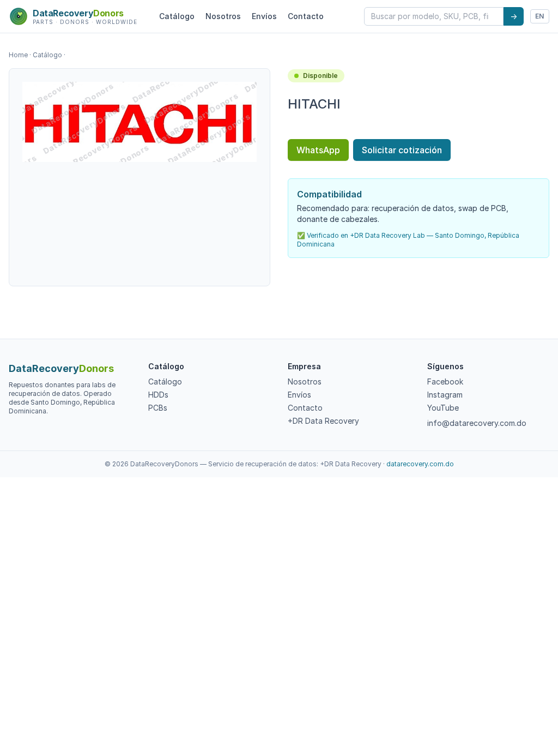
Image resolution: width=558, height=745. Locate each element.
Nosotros (223, 16)
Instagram (445, 394)
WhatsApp (318, 150)
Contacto (306, 16)
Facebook (445, 381)
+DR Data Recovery (323, 420)
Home (18, 55)
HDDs (158, 394)
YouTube (443, 407)
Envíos (264, 16)
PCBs (157, 407)
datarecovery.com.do (420, 464)
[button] (139, 122)
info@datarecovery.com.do (476, 423)
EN (539, 16)
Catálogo (177, 16)
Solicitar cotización (402, 150)
